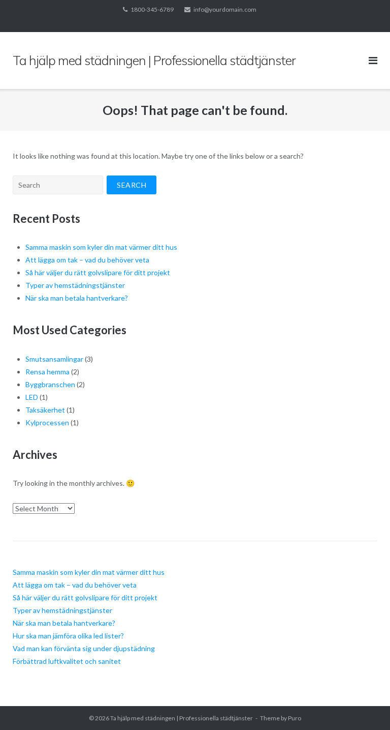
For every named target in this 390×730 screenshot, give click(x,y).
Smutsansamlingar (54, 359)
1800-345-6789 (152, 9)
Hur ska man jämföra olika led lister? (68, 635)
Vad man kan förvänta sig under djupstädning (84, 648)
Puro (294, 718)
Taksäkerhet (45, 409)
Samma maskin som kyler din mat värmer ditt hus (101, 247)
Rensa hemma (47, 371)
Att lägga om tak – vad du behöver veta (87, 259)
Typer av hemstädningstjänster (75, 285)
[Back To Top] (364, 705)
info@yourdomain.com (224, 9)
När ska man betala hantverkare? (76, 298)
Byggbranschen (50, 384)
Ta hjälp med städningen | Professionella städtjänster (181, 718)
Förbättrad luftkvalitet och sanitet (67, 661)
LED (31, 397)
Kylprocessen (47, 422)
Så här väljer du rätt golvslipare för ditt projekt (97, 272)
